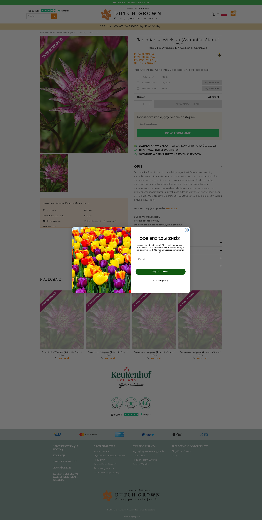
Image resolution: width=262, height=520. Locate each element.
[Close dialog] (187, 230)
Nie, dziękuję (160, 281)
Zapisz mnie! (160, 271)
